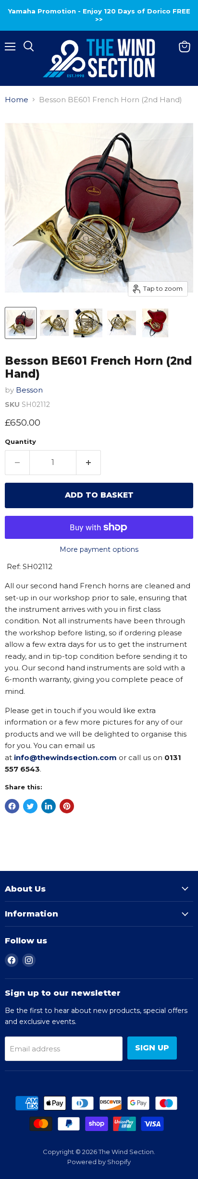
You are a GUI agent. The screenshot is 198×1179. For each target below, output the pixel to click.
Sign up (152, 1047)
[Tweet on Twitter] (30, 806)
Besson (29, 389)
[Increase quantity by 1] (88, 462)
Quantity (20, 441)
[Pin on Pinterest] (67, 806)
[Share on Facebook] (12, 806)
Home (16, 99)
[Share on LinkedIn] (48, 806)
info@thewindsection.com (65, 757)
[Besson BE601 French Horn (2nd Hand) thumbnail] (20, 323)
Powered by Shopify (99, 1162)
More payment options (99, 549)
